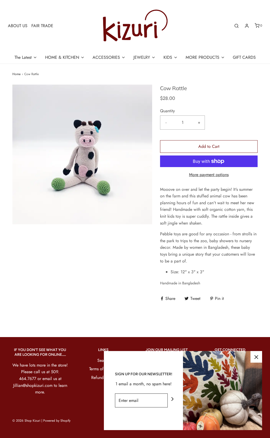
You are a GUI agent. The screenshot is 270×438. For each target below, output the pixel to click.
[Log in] (247, 25)
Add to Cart (208, 146)
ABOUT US (17, 26)
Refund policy (103, 377)
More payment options (209, 175)
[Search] (236, 25)
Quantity (167, 111)
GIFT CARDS (244, 57)
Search (103, 360)
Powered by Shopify (56, 420)
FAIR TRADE (42, 26)
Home (16, 74)
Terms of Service (103, 369)
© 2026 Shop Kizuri (26, 420)
